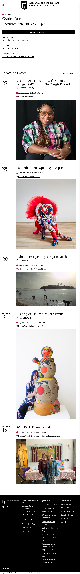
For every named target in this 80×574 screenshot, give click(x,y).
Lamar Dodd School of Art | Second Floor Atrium (39, 436)
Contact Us (26, 528)
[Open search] (3, 5)
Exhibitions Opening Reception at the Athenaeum (42, 258)
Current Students (68, 511)
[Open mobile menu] (77, 5)
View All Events (67, 73)
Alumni (64, 518)
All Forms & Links (49, 505)
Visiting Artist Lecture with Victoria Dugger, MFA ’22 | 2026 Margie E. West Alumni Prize (43, 84)
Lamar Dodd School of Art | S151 (31, 97)
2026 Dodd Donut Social (33, 427)
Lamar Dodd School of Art (29, 176)
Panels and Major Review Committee (18, 56)
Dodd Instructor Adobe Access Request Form (48, 547)
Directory (26, 531)
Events (9, 14)
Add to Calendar (38, 32)
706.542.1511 (27, 519)
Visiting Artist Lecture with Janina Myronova (40, 315)
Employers (66, 522)
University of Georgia (11, 48)
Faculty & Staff (67, 515)
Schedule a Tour (29, 524)
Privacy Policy (36, 573)
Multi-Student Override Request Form (49, 537)
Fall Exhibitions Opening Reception (41, 168)
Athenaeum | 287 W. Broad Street (32, 269)
